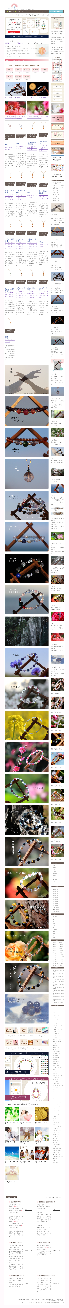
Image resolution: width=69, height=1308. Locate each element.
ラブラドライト (56, 1140)
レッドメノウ (56, 1152)
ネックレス (16, 15)
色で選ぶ (39, 15)
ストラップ (12, 15)
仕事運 (54, 871)
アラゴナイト (56, 1027)
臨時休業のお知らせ (51, 1299)
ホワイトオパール (57, 1041)
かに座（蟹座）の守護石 (58, 979)
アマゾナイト (56, 1021)
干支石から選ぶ (56, 199)
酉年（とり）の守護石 (58, 961)
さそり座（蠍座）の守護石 (58, 991)
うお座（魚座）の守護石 (58, 1002)
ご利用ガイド (34, 1299)
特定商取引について (54, 1300)
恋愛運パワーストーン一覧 (26, 1123)
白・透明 (55, 916)
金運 (54, 869)
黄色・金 (55, 931)
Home (6, 41)
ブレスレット (8, 15)
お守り (54, 882)
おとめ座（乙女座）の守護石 (58, 985)
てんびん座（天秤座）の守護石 (58, 988)
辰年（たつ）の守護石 (58, 951)
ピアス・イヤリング (22, 15)
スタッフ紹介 (41, 1299)
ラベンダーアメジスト (58, 1025)
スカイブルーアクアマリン (58, 1012)
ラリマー (55, 1142)
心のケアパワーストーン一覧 (11, 1181)
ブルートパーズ (56, 1106)
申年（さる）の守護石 (58, 959)
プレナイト (55, 1112)
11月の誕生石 (56, 909)
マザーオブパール (57, 1126)
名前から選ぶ (56, 190)
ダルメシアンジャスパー (58, 1085)
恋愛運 (54, 867)
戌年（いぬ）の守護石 (58, 963)
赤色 (54, 933)
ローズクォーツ (56, 1154)
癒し (54, 878)
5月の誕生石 (55, 897)
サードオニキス (18, 43)
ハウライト (55, 1124)
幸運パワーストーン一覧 (11, 1123)
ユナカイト (55, 1136)
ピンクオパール (56, 1098)
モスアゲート (56, 1132)
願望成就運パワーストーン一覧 (26, 1142)
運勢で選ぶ (30, 15)
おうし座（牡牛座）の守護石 (58, 974)
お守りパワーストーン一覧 (41, 1162)
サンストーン (56, 1065)
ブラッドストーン (57, 1104)
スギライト (55, 1073)
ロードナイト (56, 1158)
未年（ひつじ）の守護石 (58, 957)
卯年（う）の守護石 (57, 949)
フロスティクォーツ (57, 1116)
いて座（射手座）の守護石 (58, 994)
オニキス (55, 1037)
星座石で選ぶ (48, 15)
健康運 (54, 875)
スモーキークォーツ (57, 1075)
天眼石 (54, 1160)
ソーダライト (56, 1079)
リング (27, 15)
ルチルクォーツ (56, 1144)
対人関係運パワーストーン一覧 (26, 1162)
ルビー (54, 1146)
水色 (54, 923)
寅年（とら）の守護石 (58, 946)
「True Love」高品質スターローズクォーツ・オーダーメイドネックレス (15, 117)
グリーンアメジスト (57, 1102)
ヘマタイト (55, 1118)
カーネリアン (56, 1047)
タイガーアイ (56, 1083)
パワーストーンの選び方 (58, 185)
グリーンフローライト (58, 1114)
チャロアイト (56, 1088)
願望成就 (55, 873)
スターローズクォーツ (58, 1156)
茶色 (54, 937)
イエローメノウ (56, 1031)
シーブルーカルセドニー (58, 1067)
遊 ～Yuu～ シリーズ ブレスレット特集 (37, 97)
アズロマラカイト (57, 1015)
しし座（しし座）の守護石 (58, 982)
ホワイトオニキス (57, 1039)
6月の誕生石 (55, 899)
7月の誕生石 (55, 901)
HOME (10, 11)
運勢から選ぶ (56, 192)
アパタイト (55, 1017)
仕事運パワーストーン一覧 (11, 1142)
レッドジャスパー (57, 1148)
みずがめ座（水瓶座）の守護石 (58, 1000)
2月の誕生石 (55, 891)
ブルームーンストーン (58, 1130)
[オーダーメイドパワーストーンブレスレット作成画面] (27, 1063)
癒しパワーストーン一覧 (11, 1162)
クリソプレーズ (56, 1057)
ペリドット (55, 1120)
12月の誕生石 (56, 911)
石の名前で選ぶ (53, 15)
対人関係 (55, 880)
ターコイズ (55, 1081)
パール (54, 1094)
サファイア (55, 1063)
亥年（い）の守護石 (57, 965)
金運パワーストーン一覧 (41, 1123)
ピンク (54, 925)
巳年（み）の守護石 (57, 953)
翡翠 (54, 1069)
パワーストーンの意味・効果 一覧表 (58, 188)
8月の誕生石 (55, 903)
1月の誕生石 (55, 889)
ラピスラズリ (56, 1138)
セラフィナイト (56, 1077)
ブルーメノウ (56, 1108)
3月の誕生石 (55, 893)
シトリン (55, 1071)
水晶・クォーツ (56, 1051)
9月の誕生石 (55, 905)
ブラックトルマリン (57, 1090)
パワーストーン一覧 (60, 15)
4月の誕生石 (55, 895)
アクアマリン (56, 1010)
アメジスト (55, 1023)
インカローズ (56, 1033)
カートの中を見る (57, 11)
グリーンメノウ (56, 1053)
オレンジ (55, 929)
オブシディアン (56, 1043)
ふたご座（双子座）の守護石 (58, 977)
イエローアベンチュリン (58, 1029)
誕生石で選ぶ (35, 15)
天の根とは (20, 11)
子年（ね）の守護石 (57, 942)
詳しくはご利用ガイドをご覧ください (54, 1197)
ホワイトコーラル (57, 1100)
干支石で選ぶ (43, 15)
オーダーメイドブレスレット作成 (58, 183)
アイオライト (56, 1008)
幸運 (54, 865)
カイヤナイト (56, 1049)
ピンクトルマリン (57, 1092)
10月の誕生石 (56, 907)
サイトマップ (60, 1299)
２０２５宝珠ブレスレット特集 (13, 97)
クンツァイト (56, 1059)
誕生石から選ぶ (56, 194)
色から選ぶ (55, 197)
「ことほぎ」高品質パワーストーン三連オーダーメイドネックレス (37, 117)
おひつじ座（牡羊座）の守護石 (58, 971)
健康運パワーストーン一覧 (41, 1142)
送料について (26, 1299)
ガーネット (55, 1045)
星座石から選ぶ (56, 201)
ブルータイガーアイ (57, 1122)
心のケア (55, 884)
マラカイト (55, 1128)
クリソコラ (55, 1055)
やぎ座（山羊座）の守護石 (58, 997)
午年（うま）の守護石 (58, 955)
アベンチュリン (56, 1019)
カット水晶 (55, 1162)
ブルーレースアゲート (58, 1110)
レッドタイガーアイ (57, 1150)
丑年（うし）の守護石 (58, 944)
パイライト (55, 1096)
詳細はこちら (28, 1210)
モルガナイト (56, 1134)
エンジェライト (56, 1035)
